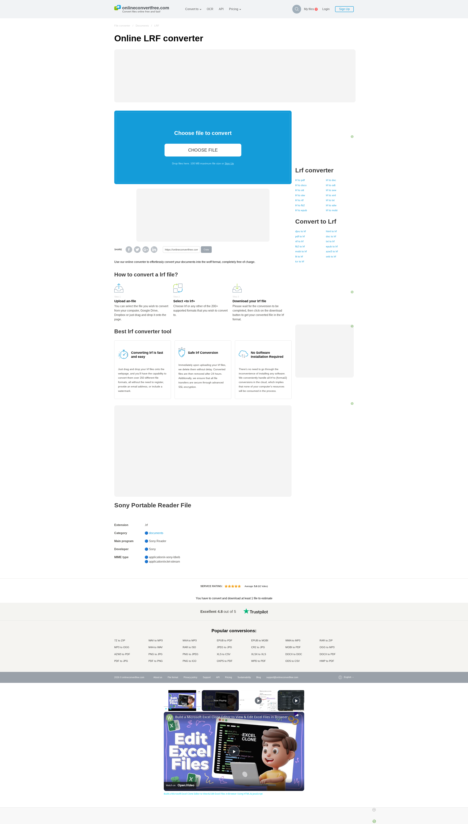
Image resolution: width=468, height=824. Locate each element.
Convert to (192, 9)
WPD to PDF (258, 660)
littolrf (299, 256)
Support (207, 677)
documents (156, 533)
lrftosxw (331, 190)
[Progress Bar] (182, 706)
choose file (203, 150)
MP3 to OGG (121, 647)
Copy (206, 249)
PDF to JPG (121, 660)
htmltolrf (331, 231)
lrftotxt (330, 200)
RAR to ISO (189, 647)
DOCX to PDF (328, 654)
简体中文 (341, 654)
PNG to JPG (155, 654)
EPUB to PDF (224, 640)
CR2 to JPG (258, 647)
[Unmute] (170, 709)
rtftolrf (299, 241)
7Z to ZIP (119, 640)
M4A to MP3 (190, 640)
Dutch (339, 647)
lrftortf (299, 200)
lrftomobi (331, 210)
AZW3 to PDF (122, 654)
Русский (341, 615)
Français (341, 629)
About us (157, 677)
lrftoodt (330, 185)
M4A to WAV (155, 647)
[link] (169, 717)
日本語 (340, 632)
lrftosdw (331, 205)
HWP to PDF (327, 660)
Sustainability (244, 677)
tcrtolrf (299, 261)
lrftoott (299, 190)
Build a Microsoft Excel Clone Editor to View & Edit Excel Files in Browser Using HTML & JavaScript (233, 717)
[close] (374, 809)
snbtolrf (331, 256)
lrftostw (300, 195)
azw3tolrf (332, 251)
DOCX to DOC (293, 654)
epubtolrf (332, 246)
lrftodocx (301, 185)
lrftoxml (331, 195)
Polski (340, 661)
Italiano (340, 636)
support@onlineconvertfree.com (282, 677)
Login (326, 9)
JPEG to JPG (224, 647)
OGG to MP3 (327, 647)
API (221, 9)
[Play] (166, 709)
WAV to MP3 (155, 640)
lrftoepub (301, 210)
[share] (297, 715)
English (340, 611)
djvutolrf (300, 231)
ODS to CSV (292, 660)
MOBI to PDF (293, 647)
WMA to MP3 (292, 640)
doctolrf (331, 236)
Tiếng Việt (342, 640)
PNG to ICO (189, 660)
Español (341, 622)
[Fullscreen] (199, 709)
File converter (122, 25)
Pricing (233, 9)
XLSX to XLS (258, 654)
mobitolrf (301, 251)
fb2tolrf (300, 246)
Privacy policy (190, 677)
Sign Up (344, 9)
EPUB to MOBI (259, 640)
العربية (340, 618)
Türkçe (340, 651)
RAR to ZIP (326, 640)
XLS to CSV (223, 654)
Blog (258, 677)
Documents (142, 25)
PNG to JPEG (190, 654)
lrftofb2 (300, 205)
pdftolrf (300, 236)
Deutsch (341, 625)
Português (342, 643)
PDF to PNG (155, 660)
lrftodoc (331, 180)
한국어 (340, 658)
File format (173, 677)
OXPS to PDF (225, 660)
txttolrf (330, 241)
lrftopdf (300, 180)
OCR (210, 9)
